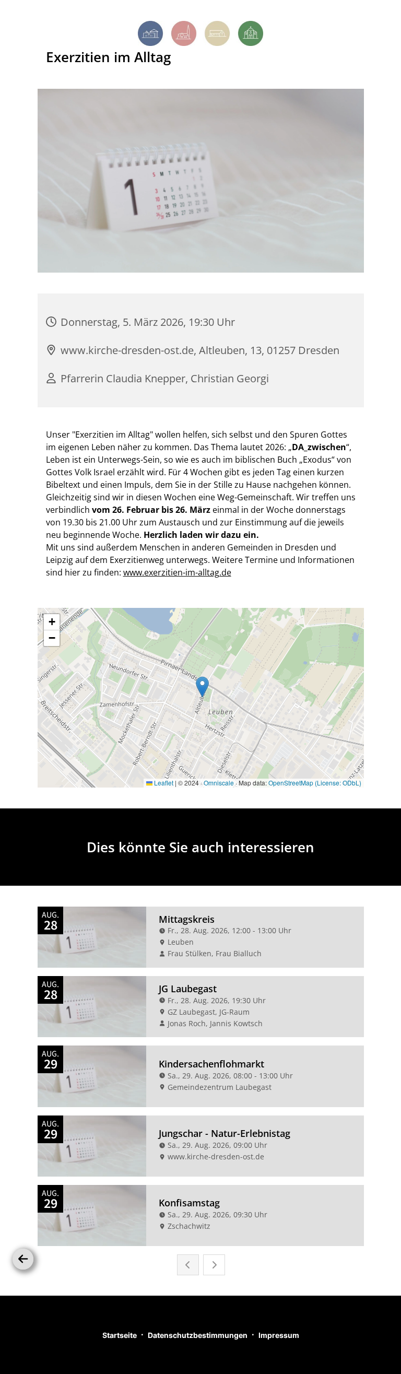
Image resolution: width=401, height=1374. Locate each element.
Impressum (278, 1335)
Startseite (119, 1335)
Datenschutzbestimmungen (197, 1335)
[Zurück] (23, 1259)
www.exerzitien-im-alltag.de (177, 572)
